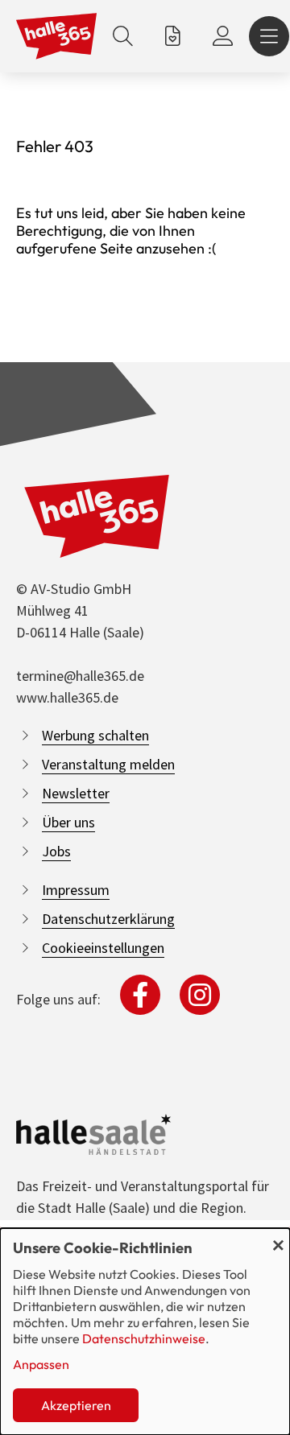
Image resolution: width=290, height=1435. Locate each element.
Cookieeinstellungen (103, 947)
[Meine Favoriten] (172, 36)
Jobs (56, 851)
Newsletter (76, 793)
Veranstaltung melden (108, 764)
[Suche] (123, 36)
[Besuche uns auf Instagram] (200, 995)
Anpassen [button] (41, 1364)
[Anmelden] (223, 36)
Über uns (68, 822)
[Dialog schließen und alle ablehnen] (278, 1238)
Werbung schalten (95, 735)
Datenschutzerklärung (108, 918)
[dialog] (145, 1331)
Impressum (76, 889)
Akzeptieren (76, 1405)
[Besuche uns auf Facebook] (140, 995)
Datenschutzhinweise (143, 1338)
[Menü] (269, 36)
